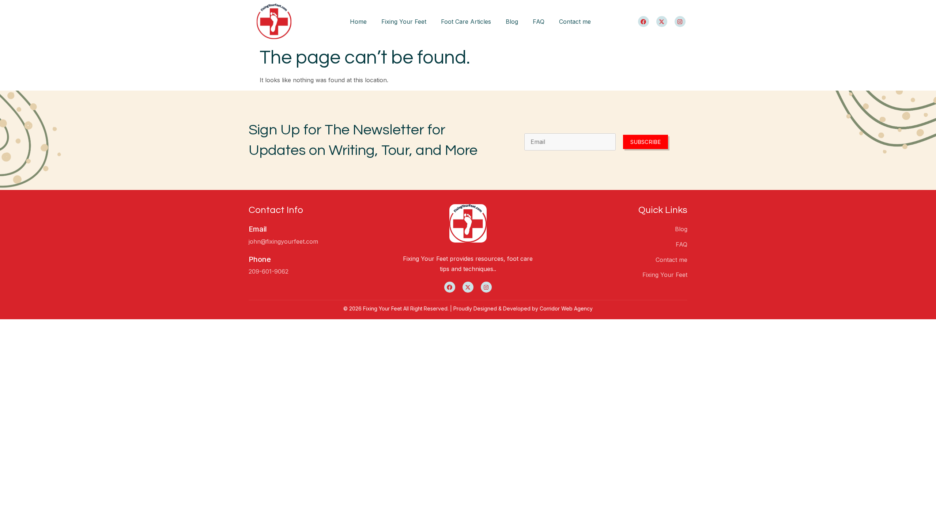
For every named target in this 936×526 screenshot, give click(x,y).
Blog (512, 21)
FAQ (538, 21)
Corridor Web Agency (566, 308)
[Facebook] (643, 21)
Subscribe (645, 141)
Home (358, 21)
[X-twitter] (661, 21)
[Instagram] (680, 21)
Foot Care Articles (466, 21)
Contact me (575, 21)
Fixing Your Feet (403, 21)
